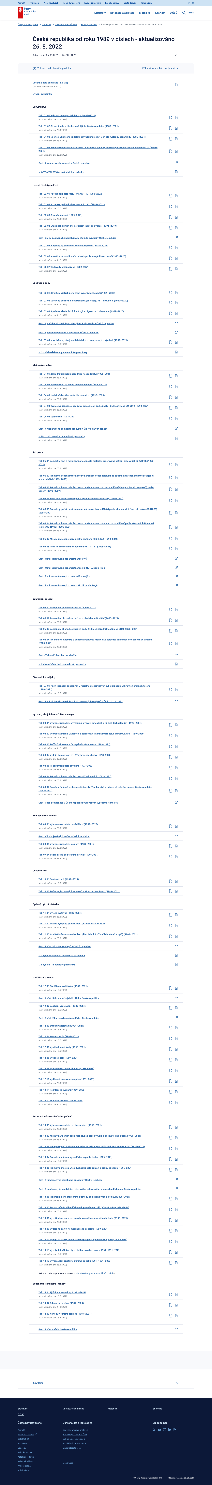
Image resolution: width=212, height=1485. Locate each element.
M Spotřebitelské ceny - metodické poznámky (63, 352)
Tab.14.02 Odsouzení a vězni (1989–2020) (61, 1303)
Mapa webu (68, 1463)
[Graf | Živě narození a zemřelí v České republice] (176, 163)
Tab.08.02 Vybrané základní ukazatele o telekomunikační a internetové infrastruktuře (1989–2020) (91, 733)
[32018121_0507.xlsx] (170, 539)
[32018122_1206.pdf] (176, 1060)
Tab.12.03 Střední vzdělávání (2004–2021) (61, 1025)
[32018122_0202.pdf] (176, 206)
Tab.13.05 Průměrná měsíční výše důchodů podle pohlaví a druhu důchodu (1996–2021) (85, 1168)
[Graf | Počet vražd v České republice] (176, 1329)
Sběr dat (160, 12)
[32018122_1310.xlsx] (170, 1241)
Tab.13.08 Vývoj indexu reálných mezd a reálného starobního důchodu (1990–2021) (83, 1218)
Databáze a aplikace (122, 12)
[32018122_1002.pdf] (176, 891)
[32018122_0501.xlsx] (170, 465)
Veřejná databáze (26, 1434)
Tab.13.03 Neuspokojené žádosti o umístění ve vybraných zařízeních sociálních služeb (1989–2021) (92, 1146)
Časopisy (22, 1448)
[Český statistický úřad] (27, 12)
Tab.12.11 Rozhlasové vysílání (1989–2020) (62, 1090)
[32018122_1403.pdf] (176, 1316)
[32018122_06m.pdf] (176, 664)
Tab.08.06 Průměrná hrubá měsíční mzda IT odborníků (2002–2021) (75, 776)
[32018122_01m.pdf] (176, 172)
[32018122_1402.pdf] (176, 1305)
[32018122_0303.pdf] (176, 313)
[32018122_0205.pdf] (176, 247)
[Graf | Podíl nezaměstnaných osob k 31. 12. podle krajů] (176, 586)
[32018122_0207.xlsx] (170, 269)
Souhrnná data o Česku (66, 24)
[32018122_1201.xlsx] (170, 988)
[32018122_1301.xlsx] (170, 1127)
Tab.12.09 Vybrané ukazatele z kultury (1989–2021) (66, 1068)
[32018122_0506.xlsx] (170, 527)
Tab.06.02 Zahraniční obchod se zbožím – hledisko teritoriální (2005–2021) (79, 618)
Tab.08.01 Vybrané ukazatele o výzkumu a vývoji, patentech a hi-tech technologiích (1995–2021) (90, 723)
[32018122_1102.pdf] (176, 925)
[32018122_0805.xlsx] (170, 768)
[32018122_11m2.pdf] (176, 964)
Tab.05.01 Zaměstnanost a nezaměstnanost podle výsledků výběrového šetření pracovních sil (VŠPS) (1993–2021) (97, 463)
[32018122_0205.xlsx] (170, 247)
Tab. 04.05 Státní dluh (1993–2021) (57, 416)
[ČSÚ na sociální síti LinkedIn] (169, 1429)
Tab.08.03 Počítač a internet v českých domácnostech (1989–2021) (74, 744)
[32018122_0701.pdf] (176, 689)
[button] (38, 1423)
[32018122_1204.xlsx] (170, 1038)
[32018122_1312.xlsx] (170, 1263)
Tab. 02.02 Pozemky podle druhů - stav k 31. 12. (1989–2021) (72, 204)
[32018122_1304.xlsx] (170, 1159)
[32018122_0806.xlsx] (170, 778)
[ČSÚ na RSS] (174, 1429)
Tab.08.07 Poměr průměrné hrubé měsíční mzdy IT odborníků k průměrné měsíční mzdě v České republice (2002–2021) (95, 789)
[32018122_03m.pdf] (176, 352)
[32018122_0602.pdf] (176, 620)
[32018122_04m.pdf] (176, 438)
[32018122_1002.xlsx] (170, 891)
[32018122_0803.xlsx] (170, 746)
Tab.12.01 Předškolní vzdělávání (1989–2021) (63, 986)
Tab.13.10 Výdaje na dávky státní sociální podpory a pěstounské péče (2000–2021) (83, 1239)
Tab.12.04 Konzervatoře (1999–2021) (59, 1036)
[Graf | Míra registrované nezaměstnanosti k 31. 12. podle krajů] (176, 567)
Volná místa (146, 3)
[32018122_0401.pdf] (176, 376)
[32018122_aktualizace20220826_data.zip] (176, 85)
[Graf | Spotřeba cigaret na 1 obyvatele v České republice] (176, 332)
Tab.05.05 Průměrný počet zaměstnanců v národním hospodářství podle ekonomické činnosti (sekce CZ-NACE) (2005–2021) (98, 511)
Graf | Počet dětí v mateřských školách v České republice (69, 998)
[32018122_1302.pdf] (176, 1138)
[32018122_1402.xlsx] (170, 1305)
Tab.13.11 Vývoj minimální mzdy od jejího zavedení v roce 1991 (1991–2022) (80, 1250)
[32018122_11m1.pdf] (176, 955)
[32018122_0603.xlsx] (170, 631)
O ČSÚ (173, 12)
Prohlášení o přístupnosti (74, 1443)
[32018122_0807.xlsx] (170, 791)
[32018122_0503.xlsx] (170, 489)
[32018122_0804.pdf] (176, 757)
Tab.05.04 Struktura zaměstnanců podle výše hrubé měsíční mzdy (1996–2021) (81, 498)
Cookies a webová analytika (75, 1430)
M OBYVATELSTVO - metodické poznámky (61, 172)
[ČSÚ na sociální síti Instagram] (164, 1429)
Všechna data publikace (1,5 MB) (50, 82)
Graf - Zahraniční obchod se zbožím (58, 655)
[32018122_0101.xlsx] (170, 117)
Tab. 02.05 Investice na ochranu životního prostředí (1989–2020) (73, 245)
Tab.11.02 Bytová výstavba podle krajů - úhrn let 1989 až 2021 (72, 923)
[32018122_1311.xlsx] (170, 1252)
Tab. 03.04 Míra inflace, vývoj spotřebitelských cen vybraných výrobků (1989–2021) (83, 340)
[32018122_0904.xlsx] (170, 857)
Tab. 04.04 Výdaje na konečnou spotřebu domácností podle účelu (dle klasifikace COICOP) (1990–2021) (94, 406)
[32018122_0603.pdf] (176, 631)
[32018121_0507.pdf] (176, 539)
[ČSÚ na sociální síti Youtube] (159, 1429)
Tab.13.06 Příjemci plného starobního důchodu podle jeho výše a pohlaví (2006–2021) (84, 1196)
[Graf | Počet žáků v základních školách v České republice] (176, 1018)
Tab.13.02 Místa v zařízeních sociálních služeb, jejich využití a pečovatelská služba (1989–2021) (90, 1135)
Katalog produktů (92, 3)
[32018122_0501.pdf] (176, 465)
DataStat (22, 1439)
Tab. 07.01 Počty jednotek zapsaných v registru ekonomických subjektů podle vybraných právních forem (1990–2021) (94, 688)
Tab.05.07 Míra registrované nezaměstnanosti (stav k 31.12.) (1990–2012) (78, 539)
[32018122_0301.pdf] (176, 293)
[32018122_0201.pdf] (176, 196)
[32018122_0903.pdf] (176, 846)
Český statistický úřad (28, 24)
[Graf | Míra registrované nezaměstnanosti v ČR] (176, 558)
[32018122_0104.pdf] (176, 151)
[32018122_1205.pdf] (176, 1049)
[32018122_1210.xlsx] (170, 1081)
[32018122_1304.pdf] (176, 1159)
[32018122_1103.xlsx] (170, 936)
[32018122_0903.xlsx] (170, 846)
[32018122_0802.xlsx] (170, 736)
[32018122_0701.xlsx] (170, 689)
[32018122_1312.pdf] (176, 1263)
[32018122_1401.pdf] (176, 1294)
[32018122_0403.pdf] (176, 397)
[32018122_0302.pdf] (176, 302)
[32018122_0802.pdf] (176, 736)
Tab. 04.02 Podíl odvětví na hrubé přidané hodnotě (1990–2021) (73, 384)
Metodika (145, 12)
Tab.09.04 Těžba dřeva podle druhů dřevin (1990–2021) (68, 854)
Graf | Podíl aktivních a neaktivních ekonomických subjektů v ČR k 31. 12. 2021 (81, 701)
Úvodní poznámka (42, 94)
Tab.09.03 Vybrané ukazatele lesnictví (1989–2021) (66, 844)
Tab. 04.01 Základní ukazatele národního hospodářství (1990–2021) (75, 374)
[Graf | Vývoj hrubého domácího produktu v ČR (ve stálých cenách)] (176, 428)
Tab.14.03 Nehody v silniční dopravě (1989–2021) (65, 1313)
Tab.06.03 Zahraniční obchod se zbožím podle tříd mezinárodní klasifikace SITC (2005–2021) (88, 629)
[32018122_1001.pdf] (176, 881)
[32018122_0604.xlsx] (170, 643)
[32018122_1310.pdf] (176, 1241)
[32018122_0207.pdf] (176, 269)
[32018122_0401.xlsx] (170, 376)
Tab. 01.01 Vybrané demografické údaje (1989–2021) (67, 115)
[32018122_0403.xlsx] (170, 397)
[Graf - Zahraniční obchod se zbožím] (176, 655)
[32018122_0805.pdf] (176, 768)
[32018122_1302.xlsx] (170, 1138)
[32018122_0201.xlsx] (170, 196)
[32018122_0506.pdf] (176, 527)
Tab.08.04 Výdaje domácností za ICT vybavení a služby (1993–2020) (75, 755)
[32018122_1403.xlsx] (170, 1316)
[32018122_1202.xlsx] (170, 1008)
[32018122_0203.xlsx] (170, 217)
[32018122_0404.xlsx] (170, 408)
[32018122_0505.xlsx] (170, 513)
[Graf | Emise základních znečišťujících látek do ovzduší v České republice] (176, 237)
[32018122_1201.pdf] (176, 988)
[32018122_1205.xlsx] (170, 1049)
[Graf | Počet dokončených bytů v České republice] (176, 946)
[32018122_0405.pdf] (176, 418)
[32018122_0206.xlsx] (170, 258)
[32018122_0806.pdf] (176, 778)
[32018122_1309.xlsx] (170, 1231)
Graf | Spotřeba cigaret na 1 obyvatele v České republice (69, 332)
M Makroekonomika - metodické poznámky (62, 436)
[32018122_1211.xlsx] (170, 1092)
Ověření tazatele (70, 1448)
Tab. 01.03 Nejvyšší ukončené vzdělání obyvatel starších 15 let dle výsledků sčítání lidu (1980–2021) (92, 136)
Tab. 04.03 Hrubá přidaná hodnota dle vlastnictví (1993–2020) (72, 395)
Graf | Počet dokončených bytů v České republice (65, 946)
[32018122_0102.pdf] (176, 128)
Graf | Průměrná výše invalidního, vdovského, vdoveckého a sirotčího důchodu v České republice (90, 1189)
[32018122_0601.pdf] (176, 609)
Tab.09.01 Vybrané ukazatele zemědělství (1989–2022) (68, 824)
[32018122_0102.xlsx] (170, 128)
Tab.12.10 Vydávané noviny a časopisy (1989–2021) (66, 1079)
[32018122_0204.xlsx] (170, 228)
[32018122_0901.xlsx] (170, 826)
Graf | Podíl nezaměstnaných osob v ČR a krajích (64, 576)
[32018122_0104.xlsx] (170, 151)
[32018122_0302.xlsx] (170, 302)
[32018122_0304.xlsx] (170, 342)
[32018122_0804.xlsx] (170, 757)
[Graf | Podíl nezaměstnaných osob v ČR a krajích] (176, 576)
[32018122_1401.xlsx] (170, 1294)
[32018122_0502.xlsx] (170, 477)
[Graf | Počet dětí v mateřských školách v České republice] (176, 998)
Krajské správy (112, 3)
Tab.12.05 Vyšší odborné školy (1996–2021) (62, 1047)
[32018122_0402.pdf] (176, 386)
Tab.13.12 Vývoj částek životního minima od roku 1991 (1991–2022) (75, 1261)
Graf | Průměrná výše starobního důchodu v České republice (70, 1180)
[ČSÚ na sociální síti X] (154, 1429)
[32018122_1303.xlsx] (170, 1148)
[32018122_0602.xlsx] (170, 620)
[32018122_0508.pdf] (176, 548)
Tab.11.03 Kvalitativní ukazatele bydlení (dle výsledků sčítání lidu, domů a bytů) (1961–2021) (88, 934)
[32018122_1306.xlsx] (170, 1199)
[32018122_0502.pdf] (176, 477)
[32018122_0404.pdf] (176, 408)
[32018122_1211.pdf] (176, 1092)
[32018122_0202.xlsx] (170, 206)
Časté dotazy (130, 3)
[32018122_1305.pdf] (176, 1170)
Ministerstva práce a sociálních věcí (94, 1273)
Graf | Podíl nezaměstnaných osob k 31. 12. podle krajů (68, 585)
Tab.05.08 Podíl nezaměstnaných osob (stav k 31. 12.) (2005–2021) (75, 546)
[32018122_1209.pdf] (176, 1070)
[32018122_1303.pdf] (176, 1148)
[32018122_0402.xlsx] (170, 386)
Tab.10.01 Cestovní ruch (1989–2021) (59, 879)
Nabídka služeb (51, 3)
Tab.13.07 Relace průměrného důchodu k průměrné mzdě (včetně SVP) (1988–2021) (84, 1207)
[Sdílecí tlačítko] (176, 55)
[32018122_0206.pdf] (176, 258)
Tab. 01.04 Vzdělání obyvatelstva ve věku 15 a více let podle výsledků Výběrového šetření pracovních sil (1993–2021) (98, 149)
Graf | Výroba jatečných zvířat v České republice (64, 836)
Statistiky (100, 12)
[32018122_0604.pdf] (176, 643)
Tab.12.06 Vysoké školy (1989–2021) (58, 1057)
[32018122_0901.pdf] (176, 826)
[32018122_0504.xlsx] (170, 500)
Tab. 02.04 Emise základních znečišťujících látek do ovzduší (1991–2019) (78, 225)
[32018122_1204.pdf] (176, 1038)
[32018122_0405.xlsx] (170, 418)
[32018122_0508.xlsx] (170, 548)
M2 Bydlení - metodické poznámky (57, 964)
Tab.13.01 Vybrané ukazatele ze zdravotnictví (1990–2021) (70, 1125)
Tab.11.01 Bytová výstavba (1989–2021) (60, 913)
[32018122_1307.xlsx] (170, 1209)
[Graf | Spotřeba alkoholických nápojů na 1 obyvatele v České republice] (176, 323)
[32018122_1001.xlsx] (170, 881)
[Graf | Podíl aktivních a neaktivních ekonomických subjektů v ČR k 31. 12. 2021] (176, 701)
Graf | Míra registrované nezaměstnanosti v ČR (63, 558)
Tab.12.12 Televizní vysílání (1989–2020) (60, 1100)
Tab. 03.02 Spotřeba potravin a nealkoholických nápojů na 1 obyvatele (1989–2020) (83, 300)
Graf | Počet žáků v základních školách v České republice (69, 1018)
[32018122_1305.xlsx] (170, 1170)
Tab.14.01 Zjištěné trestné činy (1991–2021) (62, 1292)
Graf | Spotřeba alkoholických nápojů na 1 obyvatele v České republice (76, 323)
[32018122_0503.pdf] (176, 489)
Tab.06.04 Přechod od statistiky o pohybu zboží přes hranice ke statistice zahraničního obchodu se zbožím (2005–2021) (95, 641)
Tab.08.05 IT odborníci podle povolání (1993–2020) (66, 765)
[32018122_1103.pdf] (176, 936)
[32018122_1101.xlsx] (170, 915)
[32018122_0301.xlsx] (170, 293)
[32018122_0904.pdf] (176, 857)
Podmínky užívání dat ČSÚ (75, 1434)
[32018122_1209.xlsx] (170, 1070)
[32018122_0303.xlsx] (170, 313)
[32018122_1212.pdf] (176, 1102)
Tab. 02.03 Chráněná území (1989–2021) (60, 215)
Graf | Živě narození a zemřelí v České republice (64, 163)
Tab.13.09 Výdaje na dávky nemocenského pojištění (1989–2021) (73, 1228)
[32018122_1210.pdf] (176, 1081)
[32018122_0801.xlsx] (170, 725)
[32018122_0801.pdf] (176, 725)
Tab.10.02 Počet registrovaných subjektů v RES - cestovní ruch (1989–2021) (79, 891)
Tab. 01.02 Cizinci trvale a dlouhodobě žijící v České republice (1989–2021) (79, 126)
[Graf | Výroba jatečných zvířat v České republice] (176, 836)
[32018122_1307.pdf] (176, 1209)
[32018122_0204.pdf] (176, 228)
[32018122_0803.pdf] (176, 746)
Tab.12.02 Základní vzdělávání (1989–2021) (62, 1006)
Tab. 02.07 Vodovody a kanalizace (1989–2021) (64, 267)
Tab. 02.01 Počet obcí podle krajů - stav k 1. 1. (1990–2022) (71, 193)
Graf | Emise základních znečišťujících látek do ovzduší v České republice (77, 238)
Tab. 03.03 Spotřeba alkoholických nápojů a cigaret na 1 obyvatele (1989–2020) (81, 311)
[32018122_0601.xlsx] (170, 609)
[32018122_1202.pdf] (176, 1008)
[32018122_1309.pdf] (176, 1231)
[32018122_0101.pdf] (176, 117)
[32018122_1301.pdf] (176, 1127)
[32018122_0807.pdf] (176, 791)
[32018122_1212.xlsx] (170, 1102)
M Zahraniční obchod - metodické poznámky (62, 664)
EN (189, 3)
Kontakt (21, 3)
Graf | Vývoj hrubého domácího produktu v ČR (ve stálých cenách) (73, 428)
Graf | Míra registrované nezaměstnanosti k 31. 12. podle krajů (72, 567)
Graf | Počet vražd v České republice (58, 1329)
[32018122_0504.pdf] (176, 500)
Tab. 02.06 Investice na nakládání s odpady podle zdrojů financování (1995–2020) (82, 256)
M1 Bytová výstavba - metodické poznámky (62, 955)
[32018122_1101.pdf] (176, 915)
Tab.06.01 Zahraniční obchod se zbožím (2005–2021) (67, 607)
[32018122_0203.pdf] (176, 217)
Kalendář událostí (71, 3)
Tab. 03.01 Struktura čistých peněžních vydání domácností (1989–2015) (77, 293)
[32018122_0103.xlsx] (170, 139)
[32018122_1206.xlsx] (170, 1060)
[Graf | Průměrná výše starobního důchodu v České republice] (176, 1180)
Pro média (34, 3)
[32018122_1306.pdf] (176, 1199)
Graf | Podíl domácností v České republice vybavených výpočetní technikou (78, 802)
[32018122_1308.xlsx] (170, 1220)
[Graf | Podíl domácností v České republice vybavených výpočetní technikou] (176, 802)
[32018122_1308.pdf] (176, 1220)
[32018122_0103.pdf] (176, 139)
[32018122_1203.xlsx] (170, 1028)
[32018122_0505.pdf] (176, 513)
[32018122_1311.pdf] (176, 1252)
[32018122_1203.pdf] (176, 1028)
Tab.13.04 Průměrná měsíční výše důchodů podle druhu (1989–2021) (75, 1157)
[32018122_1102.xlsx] (170, 925)
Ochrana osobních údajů (74, 1439)
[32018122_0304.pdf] (176, 342)
